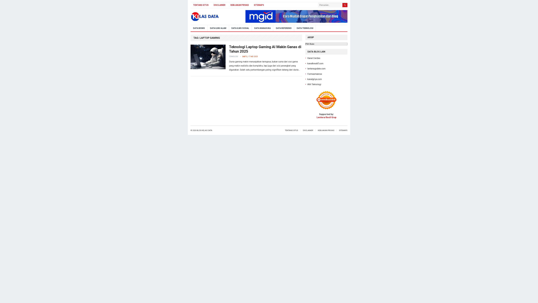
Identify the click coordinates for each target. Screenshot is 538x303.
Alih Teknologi (314, 84)
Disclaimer (219, 5)
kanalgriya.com (314, 79)
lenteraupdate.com (316, 68)
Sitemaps (259, 5)
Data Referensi (284, 28)
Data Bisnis (199, 28)
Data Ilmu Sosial (240, 28)
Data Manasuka (262, 28)
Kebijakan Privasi (239, 5)
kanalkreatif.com (315, 63)
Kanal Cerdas (313, 58)
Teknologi (233, 57)
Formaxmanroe (314, 74)
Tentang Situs (201, 5)
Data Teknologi (305, 28)
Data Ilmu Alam (218, 28)
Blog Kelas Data (204, 130)
